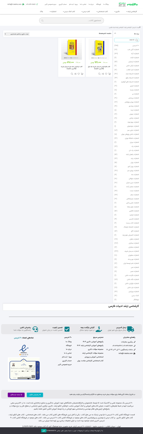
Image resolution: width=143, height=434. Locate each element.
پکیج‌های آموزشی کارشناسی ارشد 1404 (90, 345)
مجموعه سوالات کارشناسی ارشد (92, 353)
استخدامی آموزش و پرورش (94, 357)
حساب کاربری (63, 4)
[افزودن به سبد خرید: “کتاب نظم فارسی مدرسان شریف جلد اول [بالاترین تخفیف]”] (109, 74)
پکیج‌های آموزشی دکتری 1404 (93, 341)
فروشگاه (98, 4)
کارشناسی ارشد (127, 27)
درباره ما (91, 4)
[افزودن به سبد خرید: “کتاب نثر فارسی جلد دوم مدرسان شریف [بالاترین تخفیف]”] (82, 74)
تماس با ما (83, 4)
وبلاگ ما (106, 4)
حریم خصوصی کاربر (50, 4)
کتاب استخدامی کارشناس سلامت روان (90, 360)
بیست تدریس (135, 27)
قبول (43, 431)
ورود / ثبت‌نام (73, 4)
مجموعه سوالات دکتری (95, 349)
